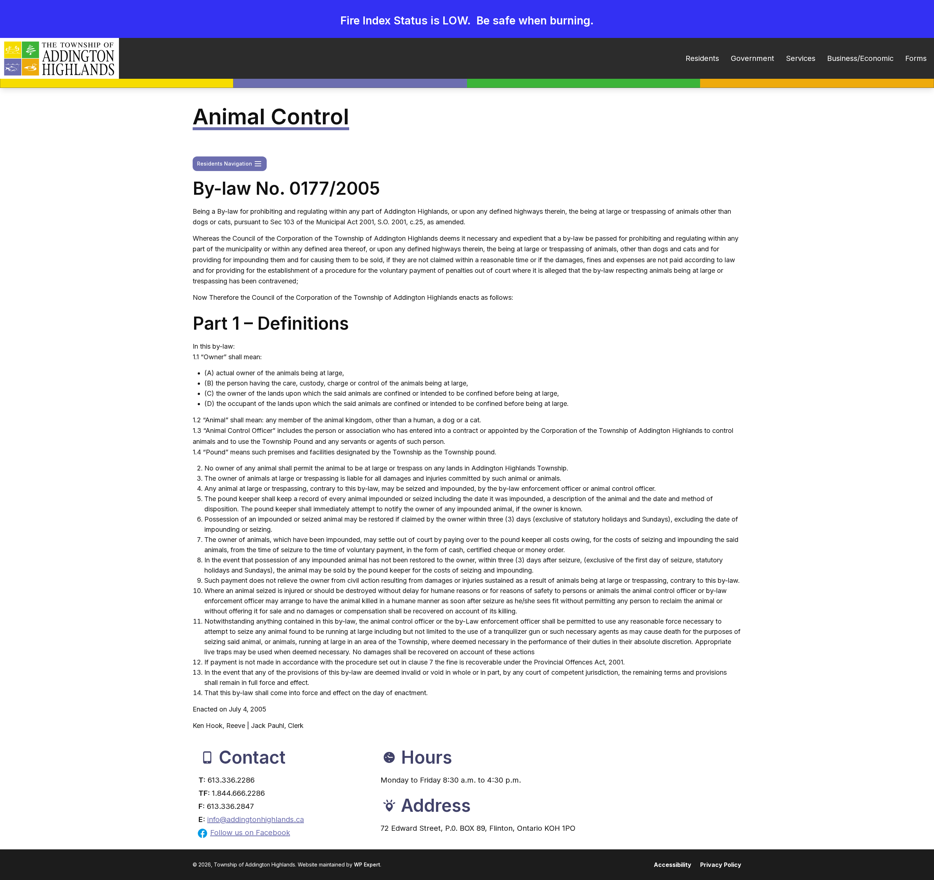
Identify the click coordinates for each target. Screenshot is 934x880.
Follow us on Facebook (250, 832)
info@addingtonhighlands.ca (255, 819)
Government (752, 58)
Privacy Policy (720, 864)
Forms (916, 58)
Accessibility (672, 864)
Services (800, 58)
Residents (702, 58)
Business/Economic (860, 58)
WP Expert (367, 864)
